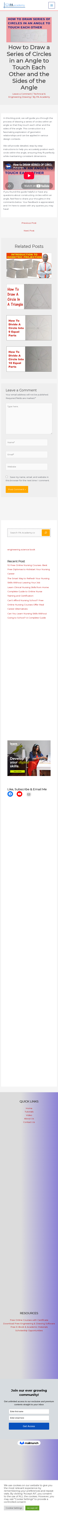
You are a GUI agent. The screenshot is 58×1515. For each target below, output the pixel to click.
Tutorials (29, 1111)
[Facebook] (10, 794)
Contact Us (29, 1122)
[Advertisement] (26, 647)
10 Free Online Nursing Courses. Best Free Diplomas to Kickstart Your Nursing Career (28, 569)
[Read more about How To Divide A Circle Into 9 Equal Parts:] (29, 327)
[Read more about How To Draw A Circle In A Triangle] (29, 296)
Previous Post (28, 223)
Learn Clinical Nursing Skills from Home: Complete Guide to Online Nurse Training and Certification (28, 591)
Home (29, 1108)
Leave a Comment (22, 94)
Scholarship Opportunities (29, 1330)
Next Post (29, 230)
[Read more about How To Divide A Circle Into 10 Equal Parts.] (29, 359)
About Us (29, 1118)
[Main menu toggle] (51, 5)
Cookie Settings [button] (14, 1508)
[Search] (46, 532)
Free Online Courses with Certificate (29, 1320)
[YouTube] (19, 794)
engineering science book (21, 549)
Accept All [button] (32, 1508)
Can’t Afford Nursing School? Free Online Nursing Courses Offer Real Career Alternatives (25, 604)
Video (29, 1115)
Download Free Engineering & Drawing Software (29, 1323)
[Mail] (29, 794)
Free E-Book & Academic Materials (29, 1327)
